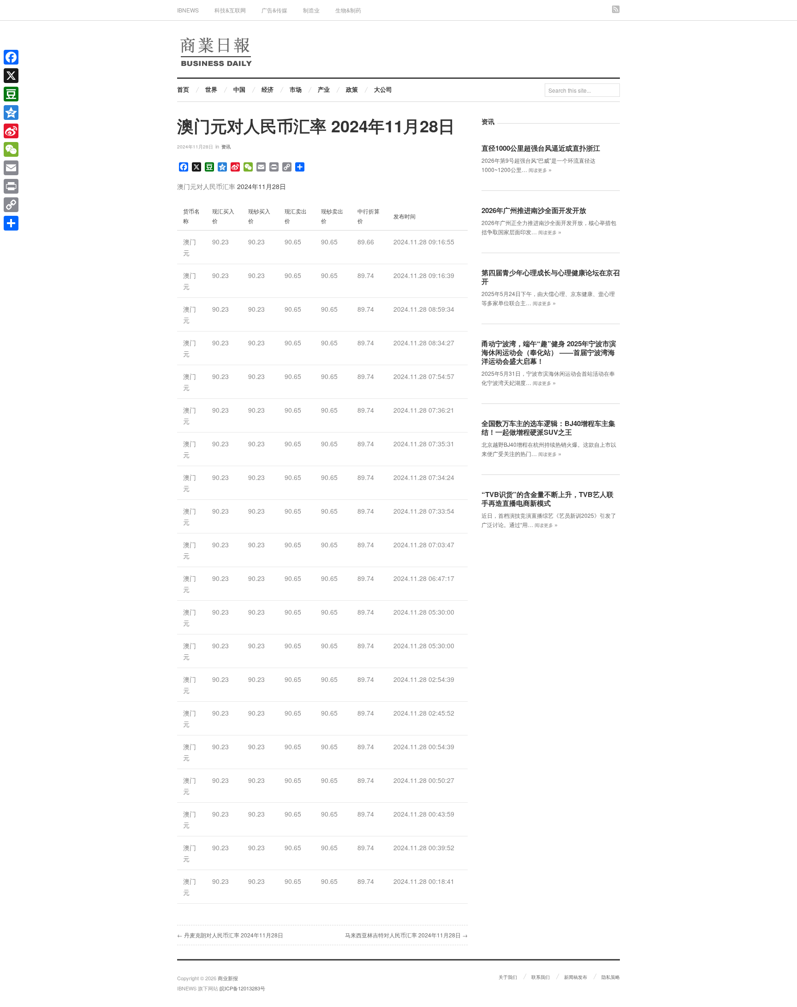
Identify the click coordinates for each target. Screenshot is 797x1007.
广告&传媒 (274, 10)
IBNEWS (188, 10)
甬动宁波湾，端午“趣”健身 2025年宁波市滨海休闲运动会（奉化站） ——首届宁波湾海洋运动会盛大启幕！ (549, 352)
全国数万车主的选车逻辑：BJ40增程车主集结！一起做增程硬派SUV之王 (548, 427)
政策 (352, 89)
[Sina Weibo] (11, 131)
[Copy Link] (11, 204)
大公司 (383, 89)
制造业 (311, 10)
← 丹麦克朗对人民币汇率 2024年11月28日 (230, 935)
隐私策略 (610, 977)
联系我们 (540, 977)
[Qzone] (11, 112)
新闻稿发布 (575, 977)
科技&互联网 (230, 10)
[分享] (11, 223)
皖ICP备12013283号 (242, 988)
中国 (239, 89)
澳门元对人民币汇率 (206, 186)
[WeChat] (11, 149)
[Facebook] (11, 57)
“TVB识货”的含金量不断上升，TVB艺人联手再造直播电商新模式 (547, 498)
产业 (324, 89)
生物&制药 (348, 10)
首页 (183, 89)
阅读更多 (540, 170)
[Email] (11, 168)
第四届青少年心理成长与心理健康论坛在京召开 (551, 276)
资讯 (226, 146)
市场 (296, 89)
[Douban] (11, 94)
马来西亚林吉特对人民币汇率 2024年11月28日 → (406, 935)
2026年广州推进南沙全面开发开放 (534, 210)
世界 (211, 89)
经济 (268, 89)
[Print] (11, 186)
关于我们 (508, 977)
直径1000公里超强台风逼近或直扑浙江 (541, 148)
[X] (11, 75)
